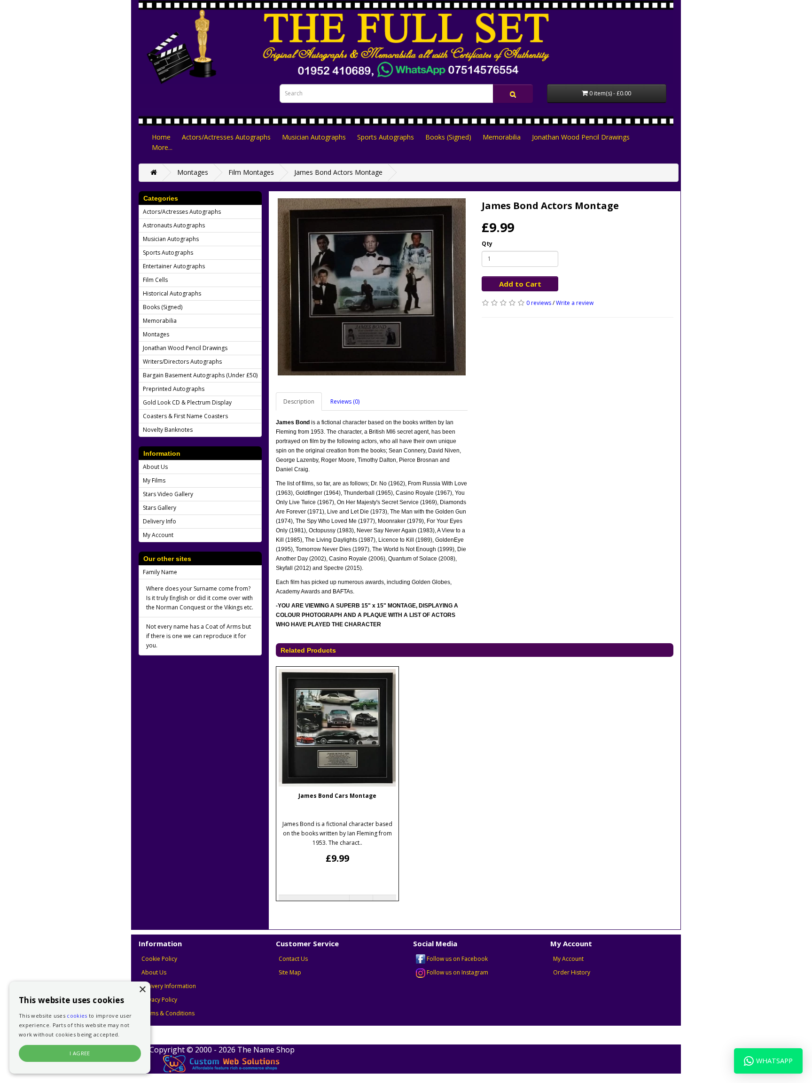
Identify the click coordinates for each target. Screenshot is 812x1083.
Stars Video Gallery (168, 494)
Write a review (574, 303)
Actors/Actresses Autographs (226, 136)
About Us (155, 467)
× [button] (142, 989)
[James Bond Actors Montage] (372, 287)
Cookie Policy (159, 959)
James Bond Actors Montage (338, 172)
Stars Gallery (159, 508)
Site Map (290, 972)
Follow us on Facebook (456, 959)
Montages (192, 172)
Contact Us (293, 959)
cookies (77, 1015)
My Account (158, 535)
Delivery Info (159, 521)
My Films (154, 480)
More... (162, 147)
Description (298, 401)
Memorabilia (502, 136)
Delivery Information (168, 986)
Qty (487, 244)
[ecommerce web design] (222, 1062)
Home (161, 136)
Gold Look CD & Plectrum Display (187, 402)
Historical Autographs (172, 293)
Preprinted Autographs (173, 389)
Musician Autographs (314, 136)
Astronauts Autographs (174, 225)
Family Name (160, 572)
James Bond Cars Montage (337, 796)
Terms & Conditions (168, 1013)
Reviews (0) (344, 401)
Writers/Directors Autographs (182, 362)
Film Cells (155, 280)
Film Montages (251, 172)
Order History (571, 972)
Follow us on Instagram (456, 972)
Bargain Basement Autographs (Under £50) (200, 375)
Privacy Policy (159, 1000)
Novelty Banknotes (168, 430)
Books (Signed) (448, 136)
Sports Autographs (385, 136)
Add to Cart (520, 283)
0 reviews (538, 303)
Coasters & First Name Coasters (185, 416)
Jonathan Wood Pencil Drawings (581, 136)
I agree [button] (80, 1053)
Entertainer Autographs (174, 266)
